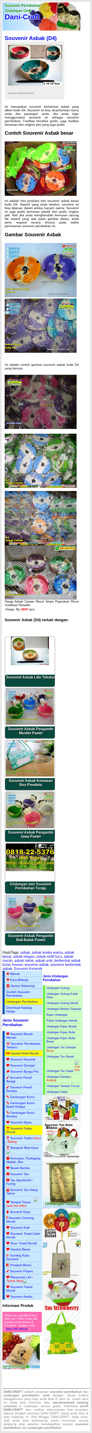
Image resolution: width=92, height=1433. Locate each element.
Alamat (15, 973)
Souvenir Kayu (20, 1212)
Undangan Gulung (57, 988)
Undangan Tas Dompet (61, 1047)
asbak (25, 952)
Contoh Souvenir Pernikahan (18, 993)
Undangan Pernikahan (22, 1001)
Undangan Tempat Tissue (62, 1086)
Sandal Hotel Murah (25, 1053)
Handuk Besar (20, 1249)
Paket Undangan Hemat (61, 1020)
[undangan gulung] (62, 1207)
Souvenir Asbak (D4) (31, 38)
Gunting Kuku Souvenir (17, 1257)
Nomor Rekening (23, 986)
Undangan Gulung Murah (62, 1003)
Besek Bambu (20, 1168)
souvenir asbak (37, 964)
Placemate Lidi (20, 1277)
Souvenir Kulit (20, 1227)
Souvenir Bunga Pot (24, 1071)
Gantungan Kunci (22, 1097)
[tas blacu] (62, 1159)
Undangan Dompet (58, 1076)
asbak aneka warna (47, 952)
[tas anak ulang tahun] (62, 1353)
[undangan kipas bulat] (62, 1238)
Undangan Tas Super (59, 1071)
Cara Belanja (19, 980)
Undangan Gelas (57, 1092)
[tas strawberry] (62, 1310)
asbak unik (43, 960)
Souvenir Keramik (28, 969)
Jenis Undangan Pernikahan (55, 978)
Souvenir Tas (19, 1174)
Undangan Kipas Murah (61, 1026)
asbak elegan (23, 956)
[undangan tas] (62, 1121)
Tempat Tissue (20, 1202)
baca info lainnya (17, 1328)
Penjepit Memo (20, 1265)
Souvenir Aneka (21, 1296)
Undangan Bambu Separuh (63, 1009)
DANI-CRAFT (60, 1417)
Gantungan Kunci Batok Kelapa (20, 1104)
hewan (17, 964)
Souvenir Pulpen (21, 1271)
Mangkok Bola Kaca (24, 1148)
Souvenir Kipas (20, 1122)
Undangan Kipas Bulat (60, 1032)
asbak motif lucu (49, 956)
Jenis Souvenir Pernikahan (15, 1022)
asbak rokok (23, 960)
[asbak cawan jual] (41, 428)
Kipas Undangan (57, 1014)
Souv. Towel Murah (23, 1243)
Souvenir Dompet (22, 1065)
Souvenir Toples (21, 1138)
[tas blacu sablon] (62, 1277)
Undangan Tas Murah (60, 1056)
